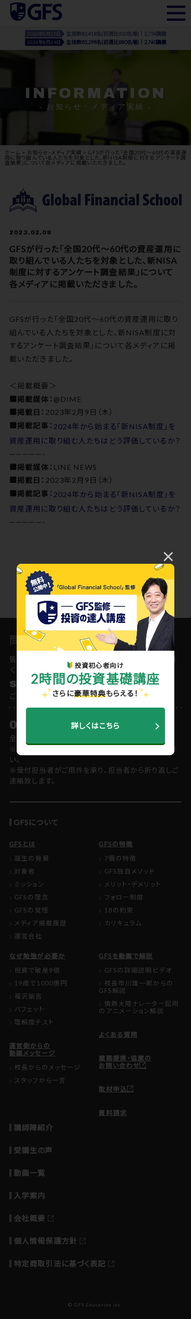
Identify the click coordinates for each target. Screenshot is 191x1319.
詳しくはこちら (96, 725)
